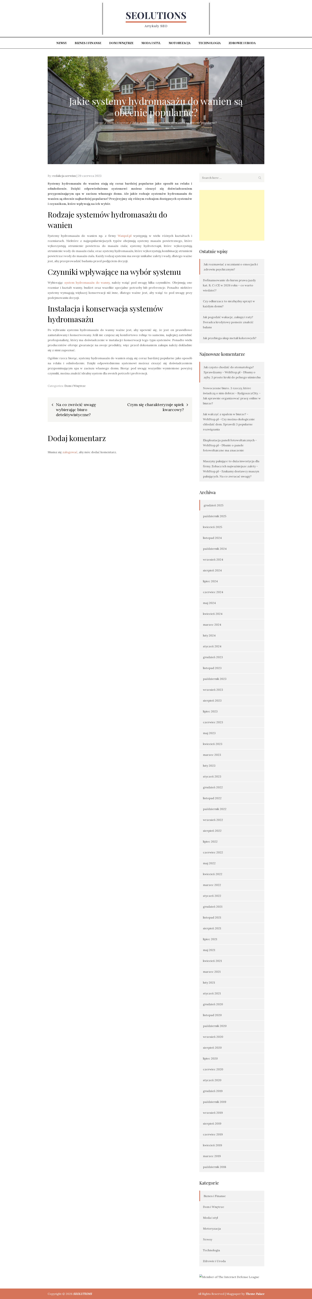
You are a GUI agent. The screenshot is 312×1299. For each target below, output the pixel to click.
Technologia (209, 43)
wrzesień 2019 (213, 1112)
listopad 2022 (212, 798)
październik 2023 (214, 679)
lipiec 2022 (210, 841)
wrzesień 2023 (213, 689)
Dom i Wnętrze (121, 43)
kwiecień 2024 (212, 614)
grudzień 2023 (213, 657)
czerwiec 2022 (213, 852)
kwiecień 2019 (212, 1145)
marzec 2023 (212, 755)
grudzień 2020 (213, 1004)
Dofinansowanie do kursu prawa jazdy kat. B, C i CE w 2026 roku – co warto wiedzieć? (229, 285)
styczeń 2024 (212, 646)
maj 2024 (209, 603)
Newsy (61, 43)
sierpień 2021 (212, 928)
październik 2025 (214, 516)
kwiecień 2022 (212, 874)
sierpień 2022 (212, 830)
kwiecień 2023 (212, 744)
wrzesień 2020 (213, 1037)
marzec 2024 (212, 624)
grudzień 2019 (213, 1091)
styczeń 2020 (212, 1080)
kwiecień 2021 (212, 961)
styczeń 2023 (212, 776)
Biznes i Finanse (88, 43)
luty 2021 (209, 982)
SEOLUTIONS (156, 15)
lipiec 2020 (210, 1058)
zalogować (69, 452)
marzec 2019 (212, 1156)
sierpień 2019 (212, 1123)
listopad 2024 (212, 538)
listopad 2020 (212, 1015)
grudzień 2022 (213, 787)
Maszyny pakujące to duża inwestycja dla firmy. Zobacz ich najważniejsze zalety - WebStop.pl (231, 466)
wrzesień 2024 (213, 559)
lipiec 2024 (210, 581)
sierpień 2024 (212, 570)
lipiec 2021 (210, 939)
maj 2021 (209, 950)
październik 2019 (214, 1102)
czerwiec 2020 (213, 1069)
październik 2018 (214, 1167)
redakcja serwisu (64, 176)
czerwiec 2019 (213, 1134)
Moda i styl (151, 43)
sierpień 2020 (212, 1047)
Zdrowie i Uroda (242, 43)
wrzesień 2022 (213, 820)
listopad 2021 (212, 917)
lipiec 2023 (210, 711)
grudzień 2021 (212, 906)
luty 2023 (209, 765)
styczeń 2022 (212, 896)
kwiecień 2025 (212, 527)
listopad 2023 (212, 668)
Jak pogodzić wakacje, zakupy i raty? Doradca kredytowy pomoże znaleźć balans (228, 322)
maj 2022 (209, 863)
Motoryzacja (179, 43)
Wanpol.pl (124, 236)
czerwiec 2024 (213, 592)
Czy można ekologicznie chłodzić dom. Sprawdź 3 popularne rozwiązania (229, 424)
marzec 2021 (212, 971)
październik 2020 (215, 1026)
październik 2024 (215, 548)
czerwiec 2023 (213, 722)
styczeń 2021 (212, 993)
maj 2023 (209, 733)
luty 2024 (209, 635)
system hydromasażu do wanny (87, 282)
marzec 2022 (212, 885)
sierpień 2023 (212, 700)
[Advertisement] (231, 215)
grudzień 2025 (213, 505)
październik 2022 (214, 809)
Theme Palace (254, 1294)
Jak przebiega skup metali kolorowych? (229, 338)
